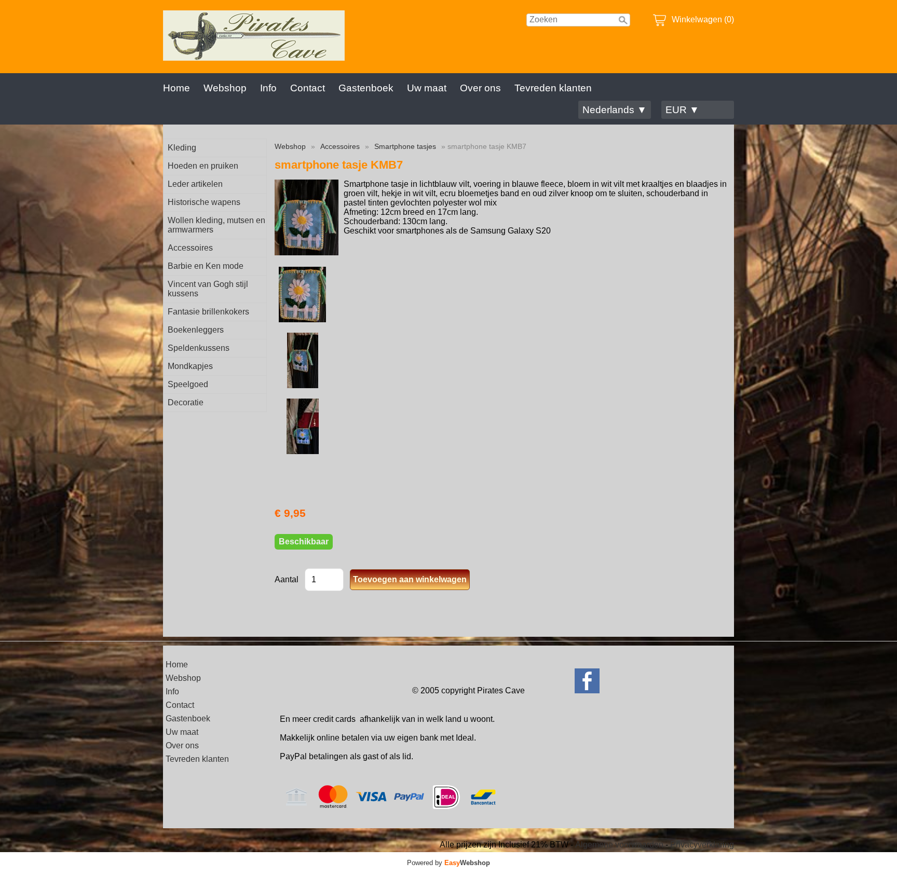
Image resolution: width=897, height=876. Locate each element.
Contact (307, 88)
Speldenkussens (198, 348)
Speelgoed (188, 384)
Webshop (225, 88)
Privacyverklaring (702, 844)
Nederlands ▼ (614, 109)
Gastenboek (365, 88)
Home (176, 88)
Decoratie (185, 402)
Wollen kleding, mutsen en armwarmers (216, 225)
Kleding (182, 147)
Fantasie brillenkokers (208, 311)
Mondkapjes (190, 366)
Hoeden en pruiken (203, 165)
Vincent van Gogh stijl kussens (208, 289)
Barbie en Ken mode (205, 266)
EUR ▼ (682, 109)
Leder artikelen (195, 184)
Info (268, 88)
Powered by (448, 863)
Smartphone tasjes (405, 146)
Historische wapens (204, 202)
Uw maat (426, 88)
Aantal (286, 579)
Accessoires (190, 247)
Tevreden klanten (553, 88)
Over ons (480, 88)
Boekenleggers (196, 329)
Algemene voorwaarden (619, 844)
